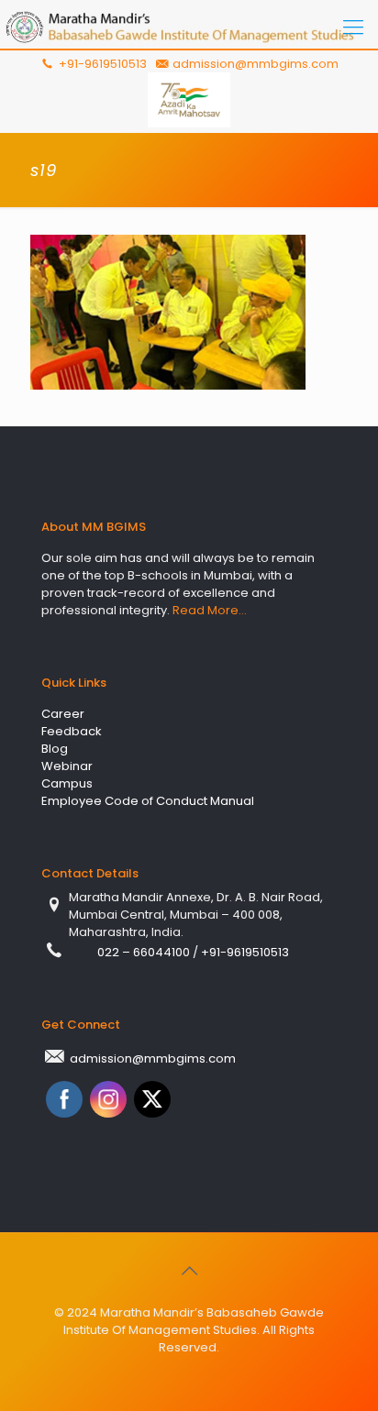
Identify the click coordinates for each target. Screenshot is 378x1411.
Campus (67, 783)
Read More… (209, 610)
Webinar (67, 766)
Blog (54, 748)
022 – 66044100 (145, 952)
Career (62, 713)
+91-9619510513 (101, 64)
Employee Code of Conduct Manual (147, 801)
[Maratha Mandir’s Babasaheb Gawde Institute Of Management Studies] (189, 27)
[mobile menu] (353, 27)
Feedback (71, 731)
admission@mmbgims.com (255, 64)
